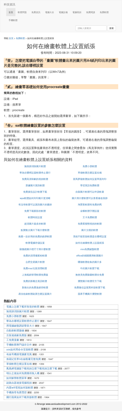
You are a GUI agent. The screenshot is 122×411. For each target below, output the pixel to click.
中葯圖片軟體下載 (89, 268)
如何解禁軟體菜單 (16, 378)
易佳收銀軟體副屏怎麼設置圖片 (35, 293)
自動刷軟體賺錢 (15, 330)
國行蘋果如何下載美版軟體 (21, 397)
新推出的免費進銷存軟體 (35, 287)
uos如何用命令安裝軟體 (19, 349)
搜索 (111, 28)
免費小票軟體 (90, 166)
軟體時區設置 (35, 217)
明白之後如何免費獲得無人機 (22, 373)
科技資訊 (9, 4)
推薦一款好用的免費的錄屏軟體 (35, 236)
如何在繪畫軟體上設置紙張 (89, 242)
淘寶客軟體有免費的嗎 (90, 204)
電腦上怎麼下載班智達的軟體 (22, 306)
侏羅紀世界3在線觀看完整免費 (23, 359)
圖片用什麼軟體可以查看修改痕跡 (90, 198)
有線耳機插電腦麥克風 (19, 354)
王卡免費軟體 (90, 217)
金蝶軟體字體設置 (89, 210)
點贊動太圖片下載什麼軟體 (35, 230)
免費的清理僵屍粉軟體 (35, 255)
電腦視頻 (76, 12)
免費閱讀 (90, 12)
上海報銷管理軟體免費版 (35, 274)
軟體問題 (22, 12)
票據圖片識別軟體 (35, 185)
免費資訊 (35, 12)
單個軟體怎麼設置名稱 (90, 172)
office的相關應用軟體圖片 (89, 255)
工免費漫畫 (12, 340)
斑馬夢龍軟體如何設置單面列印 (89, 179)
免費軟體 (104, 12)
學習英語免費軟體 (89, 185)
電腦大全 (49, 12)
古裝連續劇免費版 (16, 335)
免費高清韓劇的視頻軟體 (35, 179)
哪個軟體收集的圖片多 (90, 261)
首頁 (11, 12)
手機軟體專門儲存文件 (19, 344)
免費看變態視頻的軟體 (90, 223)
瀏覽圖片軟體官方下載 (90, 281)
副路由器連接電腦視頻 (19, 383)
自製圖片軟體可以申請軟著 (89, 191)
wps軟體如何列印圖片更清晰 (35, 198)
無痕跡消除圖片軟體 (35, 166)
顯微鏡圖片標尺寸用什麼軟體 (35, 249)
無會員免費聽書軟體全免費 (89, 274)
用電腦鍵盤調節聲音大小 (20, 325)
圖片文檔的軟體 (89, 230)
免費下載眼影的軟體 (35, 210)
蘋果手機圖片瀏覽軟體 (90, 293)
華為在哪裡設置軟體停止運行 (35, 172)
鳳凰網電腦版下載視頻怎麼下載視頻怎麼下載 (31, 368)
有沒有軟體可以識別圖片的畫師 (35, 204)
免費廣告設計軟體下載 (35, 191)
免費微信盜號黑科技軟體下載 (89, 287)
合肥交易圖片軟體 (35, 261)
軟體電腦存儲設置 (35, 242)
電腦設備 (63, 12)
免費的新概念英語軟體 (35, 281)
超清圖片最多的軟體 (35, 223)
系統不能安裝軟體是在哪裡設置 (89, 236)
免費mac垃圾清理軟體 (35, 268)
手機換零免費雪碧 (16, 392)
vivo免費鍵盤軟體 (89, 249)
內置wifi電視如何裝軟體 (19, 387)
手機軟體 (13, 20)
